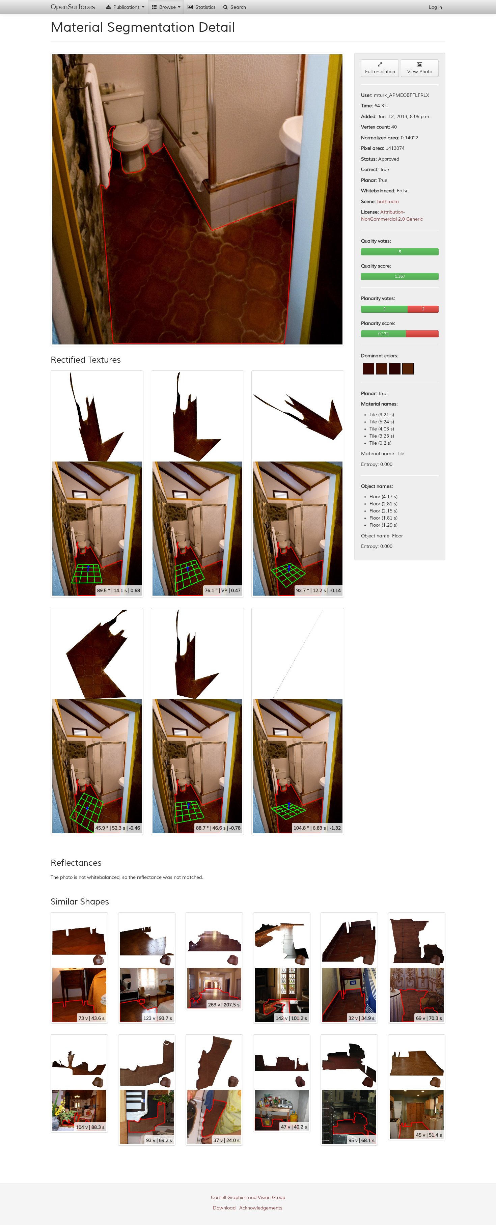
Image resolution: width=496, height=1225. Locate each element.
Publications (126, 7)
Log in (435, 7)
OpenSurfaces (73, 7)
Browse (167, 7)
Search (237, 7)
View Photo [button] (419, 72)
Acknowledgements (260, 1208)
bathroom (388, 201)
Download (224, 1208)
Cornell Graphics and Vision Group (248, 1197)
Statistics (205, 7)
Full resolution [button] (380, 72)
